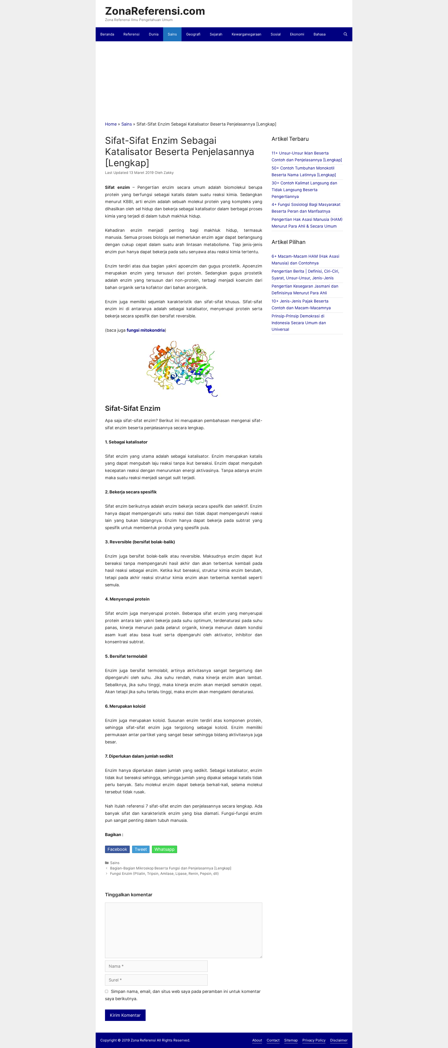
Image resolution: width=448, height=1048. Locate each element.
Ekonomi (297, 34)
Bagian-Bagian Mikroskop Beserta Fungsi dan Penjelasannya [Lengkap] (170, 868)
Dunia (153, 34)
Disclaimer (339, 1040)
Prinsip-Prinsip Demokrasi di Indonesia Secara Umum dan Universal (299, 323)
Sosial (276, 34)
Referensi (131, 34)
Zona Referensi (143, 1040)
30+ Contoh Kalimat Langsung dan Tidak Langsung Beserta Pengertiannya (304, 190)
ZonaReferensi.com (155, 10)
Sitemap (291, 1040)
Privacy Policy (314, 1040)
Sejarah (216, 34)
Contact (273, 1040)
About (257, 1040)
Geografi (193, 34)
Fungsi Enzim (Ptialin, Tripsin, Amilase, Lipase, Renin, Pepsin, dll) (164, 873)
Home (111, 124)
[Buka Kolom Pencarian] (345, 34)
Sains (172, 34)
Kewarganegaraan (246, 34)
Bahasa (320, 34)
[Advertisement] (236, 76)
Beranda (107, 34)
